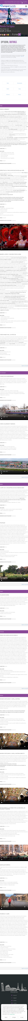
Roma (19, 94)
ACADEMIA (25, 1)
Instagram (15, 997)
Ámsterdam (19, 83)
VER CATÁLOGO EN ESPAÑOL (9, 1)
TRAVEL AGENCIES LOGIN (9, 2)
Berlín (8, 88)
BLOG (22, 1)
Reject (6, 1017)
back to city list (25, 365)
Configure (14, 1017)
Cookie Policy (12, 1014)
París (8, 83)
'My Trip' (22, 56)
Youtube (15, 1003)
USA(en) (24, 2)
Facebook (15, 995)
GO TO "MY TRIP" (17, 1)
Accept (21, 1017)
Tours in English (16, 2)
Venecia (8, 94)
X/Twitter (15, 1000)
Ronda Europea (7, 26)
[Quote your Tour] (19, 34)
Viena (19, 88)
